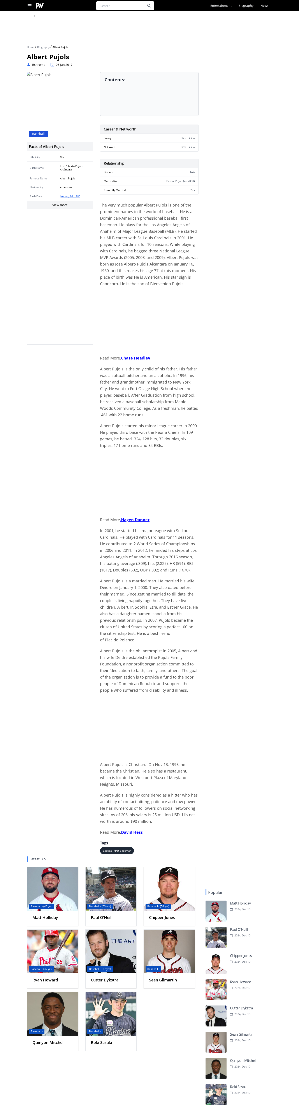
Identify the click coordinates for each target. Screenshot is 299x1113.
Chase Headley (135, 358)
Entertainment (221, 5)
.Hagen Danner (135, 519)
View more (60, 205)
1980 (77, 196)
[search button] (149, 5)
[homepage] (40, 6)
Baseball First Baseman (117, 851)
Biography (246, 5)
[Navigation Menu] (29, 6)
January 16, (67, 196)
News (264, 5)
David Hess (132, 832)
